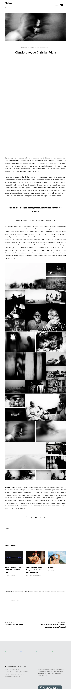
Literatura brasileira (27, 47)
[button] (25, 276)
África (31, 591)
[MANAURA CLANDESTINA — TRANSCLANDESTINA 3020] (14, 559)
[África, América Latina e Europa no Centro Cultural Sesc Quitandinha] (35, 559)
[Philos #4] (57, 559)
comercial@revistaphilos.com (13, 676)
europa (36, 591)
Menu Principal (62, 5)
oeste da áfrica (61, 591)
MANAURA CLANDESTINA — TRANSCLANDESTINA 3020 (13, 570)
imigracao (41, 591)
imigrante (47, 591)
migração (53, 591)
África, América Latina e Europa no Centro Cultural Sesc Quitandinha (35, 570)
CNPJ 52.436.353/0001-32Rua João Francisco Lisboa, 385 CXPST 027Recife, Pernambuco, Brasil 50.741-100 (16, 672)
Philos (8, 3)
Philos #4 (51, 568)
